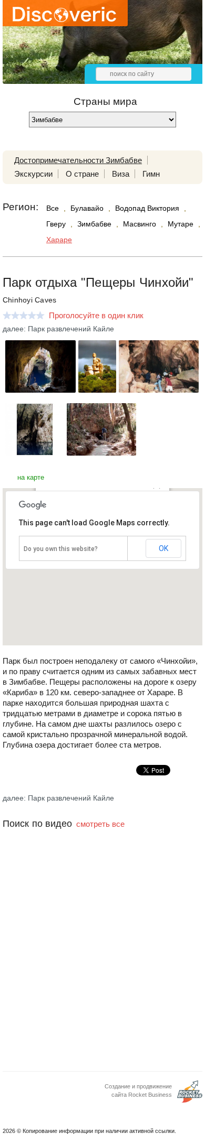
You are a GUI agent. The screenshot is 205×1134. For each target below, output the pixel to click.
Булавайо (87, 208)
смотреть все (100, 823)
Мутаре (180, 224)
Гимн (151, 173)
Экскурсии (33, 173)
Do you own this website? (61, 549)
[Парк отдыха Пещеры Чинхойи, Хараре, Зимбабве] (40, 389)
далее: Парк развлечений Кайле (58, 329)
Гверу (56, 224)
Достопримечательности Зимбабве (78, 160)
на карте (30, 477)
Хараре (59, 239)
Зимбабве (94, 224)
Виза (120, 173)
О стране (82, 173)
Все (52, 208)
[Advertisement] (102, 963)
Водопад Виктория (147, 208)
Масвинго (139, 224)
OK (163, 548)
